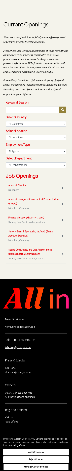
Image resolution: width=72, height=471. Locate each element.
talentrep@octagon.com (18, 347)
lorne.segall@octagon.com (42, 84)
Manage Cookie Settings (36, 467)
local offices (11, 422)
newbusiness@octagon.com (20, 327)
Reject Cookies (36, 459)
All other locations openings (20, 397)
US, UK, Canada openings (18, 393)
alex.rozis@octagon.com (18, 372)
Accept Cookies (36, 452)
